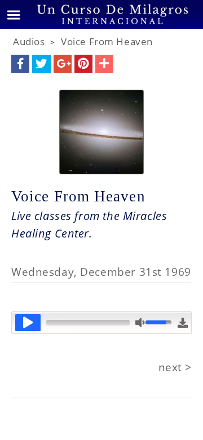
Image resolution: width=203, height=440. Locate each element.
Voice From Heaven (107, 41)
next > (175, 367)
